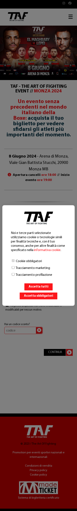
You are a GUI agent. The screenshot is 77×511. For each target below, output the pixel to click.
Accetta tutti (38, 286)
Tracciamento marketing (33, 268)
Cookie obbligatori (29, 261)
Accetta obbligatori (38, 295)
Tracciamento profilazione (34, 275)
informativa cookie (47, 250)
